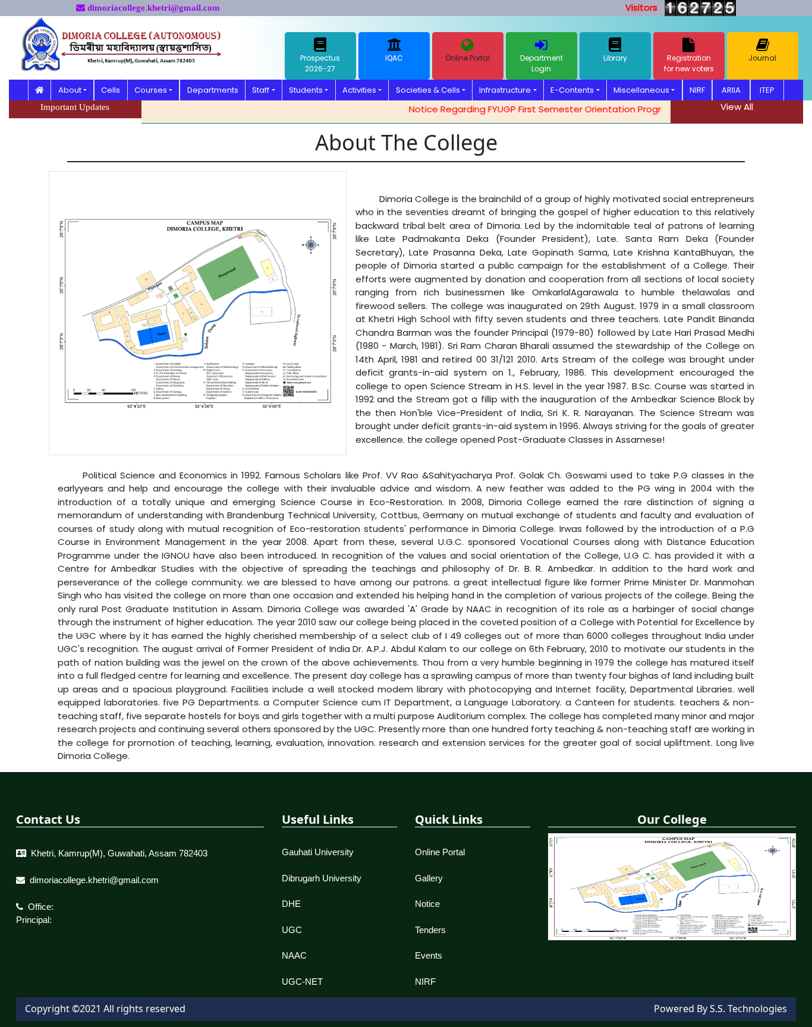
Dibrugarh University (321, 878)
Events (428, 955)
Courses (150, 90)
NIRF (697, 90)
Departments (212, 90)
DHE (291, 904)
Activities (359, 90)
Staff (260, 90)
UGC (292, 930)
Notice (427, 904)
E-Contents (572, 90)
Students (306, 90)
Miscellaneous (641, 90)
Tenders (430, 930)
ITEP (767, 90)
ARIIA (731, 90)
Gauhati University (318, 852)
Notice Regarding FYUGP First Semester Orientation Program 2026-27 (546, 109)
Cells (110, 90)
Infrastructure (505, 90)
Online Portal (440, 852)
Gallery (429, 878)
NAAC (294, 955)
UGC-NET (302, 981)
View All (736, 106)
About (69, 90)
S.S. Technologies (748, 1008)
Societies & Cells (428, 90)
